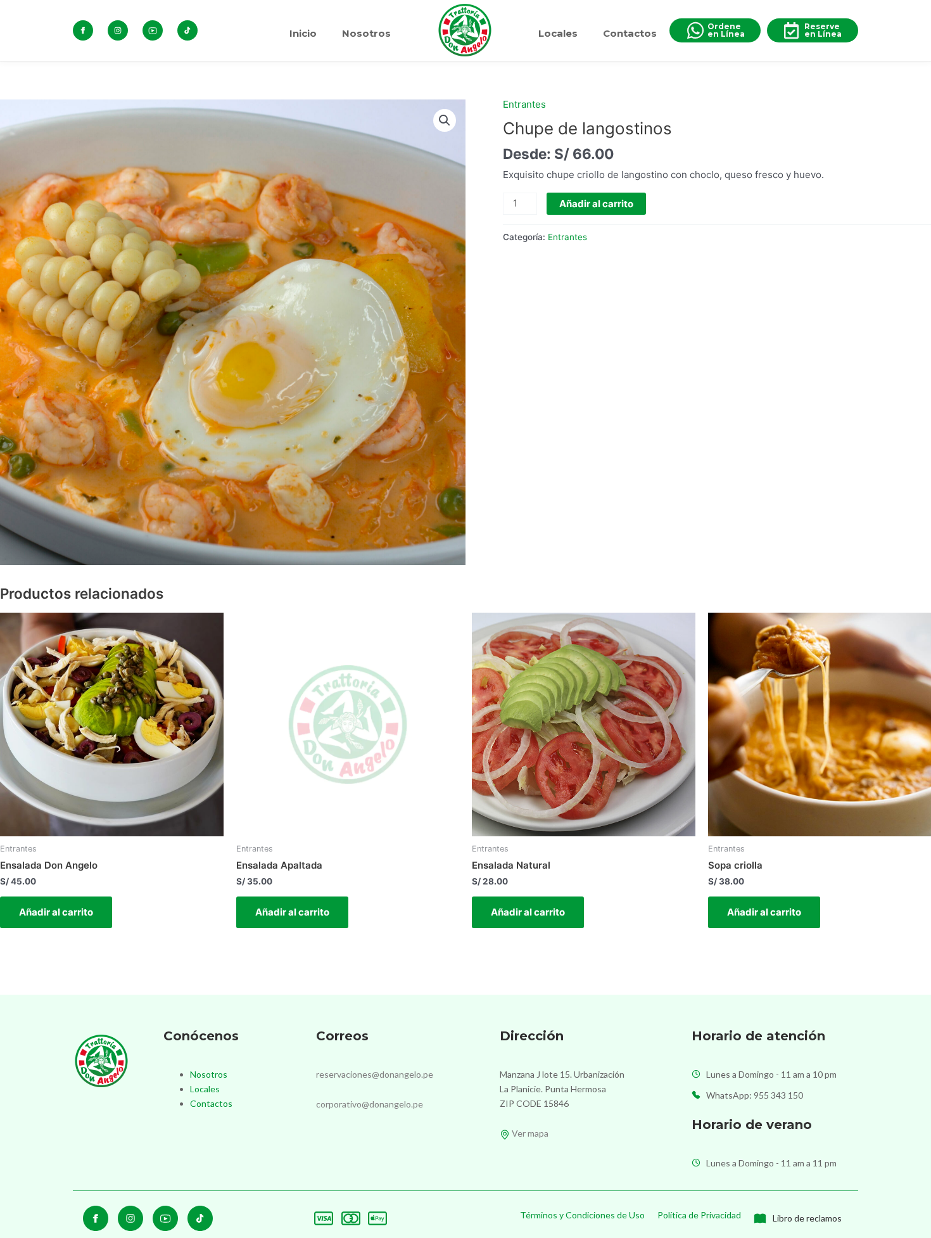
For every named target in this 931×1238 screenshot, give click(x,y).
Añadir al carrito (596, 204)
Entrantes (524, 104)
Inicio (303, 33)
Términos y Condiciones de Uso (582, 1214)
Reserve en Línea (823, 30)
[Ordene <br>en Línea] (695, 30)
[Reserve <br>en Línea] (791, 30)
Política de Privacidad (699, 1214)
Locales (558, 33)
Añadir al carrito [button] (56, 912)
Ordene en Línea (726, 30)
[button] (444, 120)
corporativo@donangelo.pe (369, 1104)
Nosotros (366, 33)
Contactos (630, 33)
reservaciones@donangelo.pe (374, 1074)
